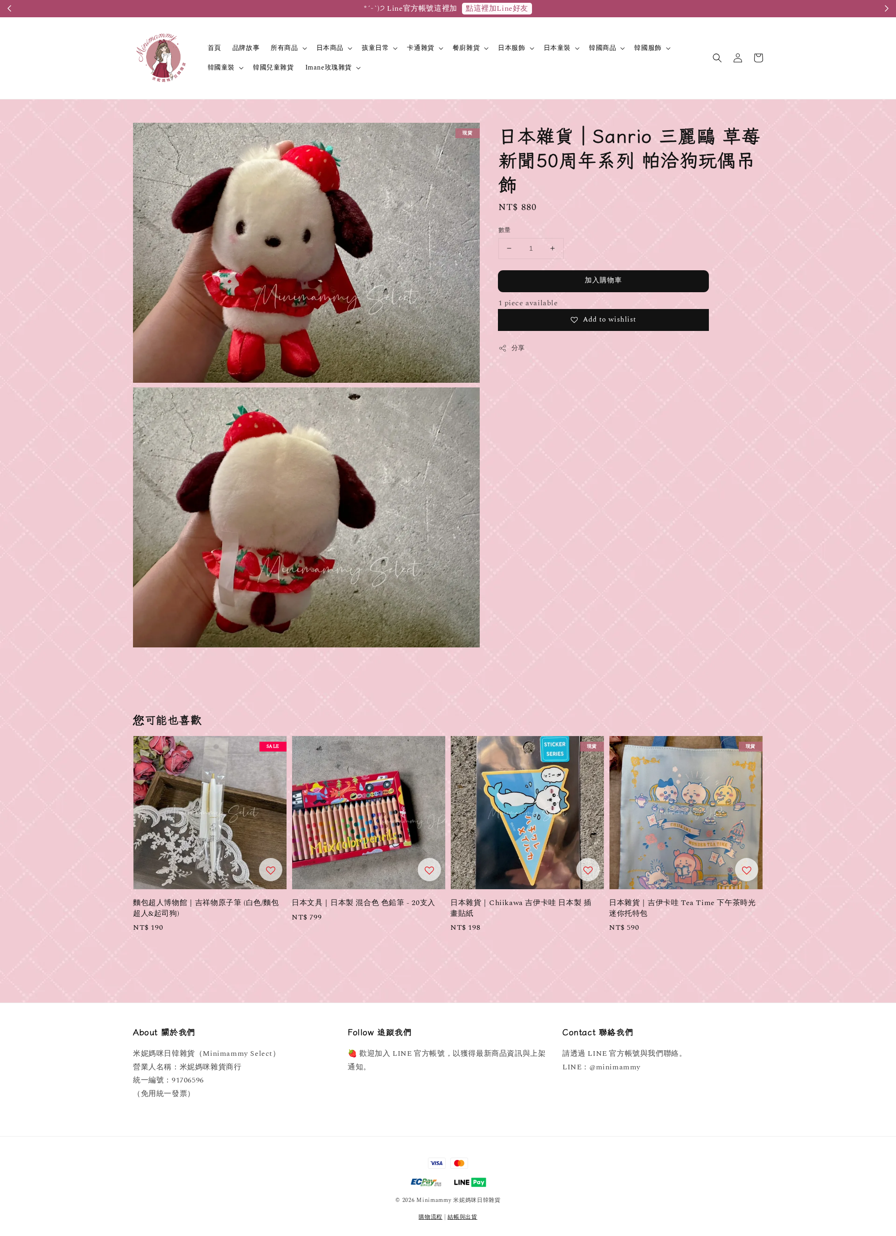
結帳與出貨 (462, 1217)
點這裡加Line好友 (497, 8)
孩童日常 (375, 48)
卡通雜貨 (420, 48)
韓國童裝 (221, 67)
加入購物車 (603, 280)
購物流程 (430, 1217)
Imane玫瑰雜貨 (328, 67)
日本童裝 (557, 48)
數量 (504, 230)
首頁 (214, 48)
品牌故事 (245, 48)
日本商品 (329, 48)
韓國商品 (602, 48)
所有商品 (284, 48)
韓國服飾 (647, 48)
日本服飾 (511, 48)
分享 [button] (518, 348)
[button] (717, 58)
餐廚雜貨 (466, 48)
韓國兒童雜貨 (273, 67)
